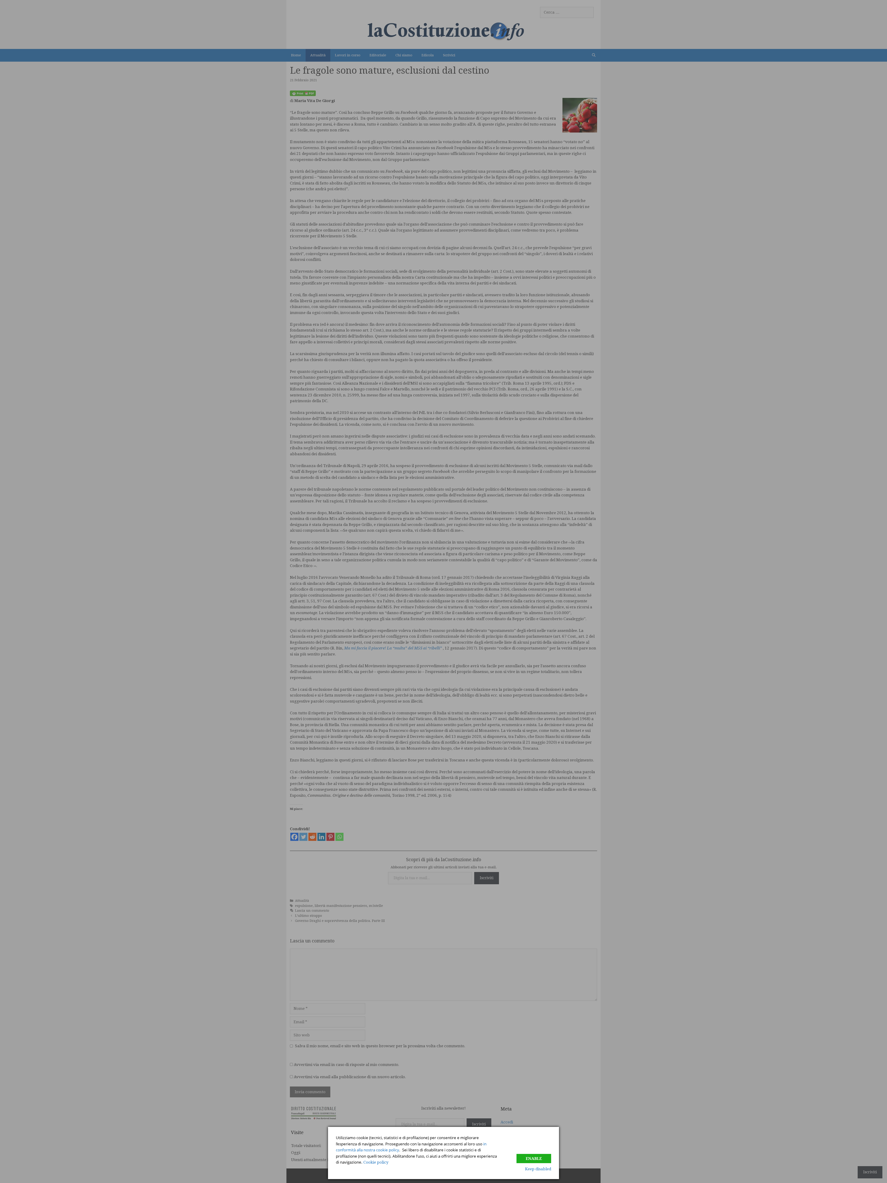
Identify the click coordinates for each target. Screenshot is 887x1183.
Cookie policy (376, 1162)
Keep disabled (538, 1169)
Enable (534, 1158)
